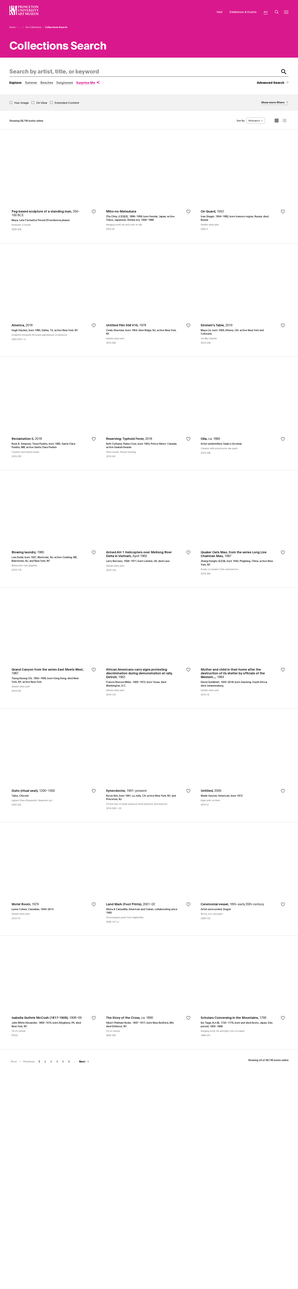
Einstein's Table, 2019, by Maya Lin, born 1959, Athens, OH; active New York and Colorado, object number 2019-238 (244, 300)
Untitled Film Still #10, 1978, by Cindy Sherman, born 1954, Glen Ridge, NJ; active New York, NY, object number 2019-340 (149, 300)
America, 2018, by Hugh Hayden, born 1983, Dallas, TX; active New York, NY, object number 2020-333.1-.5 (54, 300)
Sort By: (241, 120)
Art (266, 12)
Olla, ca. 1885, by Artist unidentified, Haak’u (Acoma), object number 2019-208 (244, 413)
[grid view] (276, 120)
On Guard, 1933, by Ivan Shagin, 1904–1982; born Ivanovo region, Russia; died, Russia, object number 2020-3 (244, 186)
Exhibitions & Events (243, 12)
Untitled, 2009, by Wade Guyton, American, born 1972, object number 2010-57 (244, 765)
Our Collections (33, 27)
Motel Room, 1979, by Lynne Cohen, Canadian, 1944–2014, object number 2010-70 (54, 879)
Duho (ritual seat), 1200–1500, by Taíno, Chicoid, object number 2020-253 (54, 765)
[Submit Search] (284, 72)
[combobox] (143, 71)
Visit (219, 12)
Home (12, 27)
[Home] (24, 10)
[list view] (284, 120)
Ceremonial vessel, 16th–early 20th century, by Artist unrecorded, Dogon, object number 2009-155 (244, 879)
